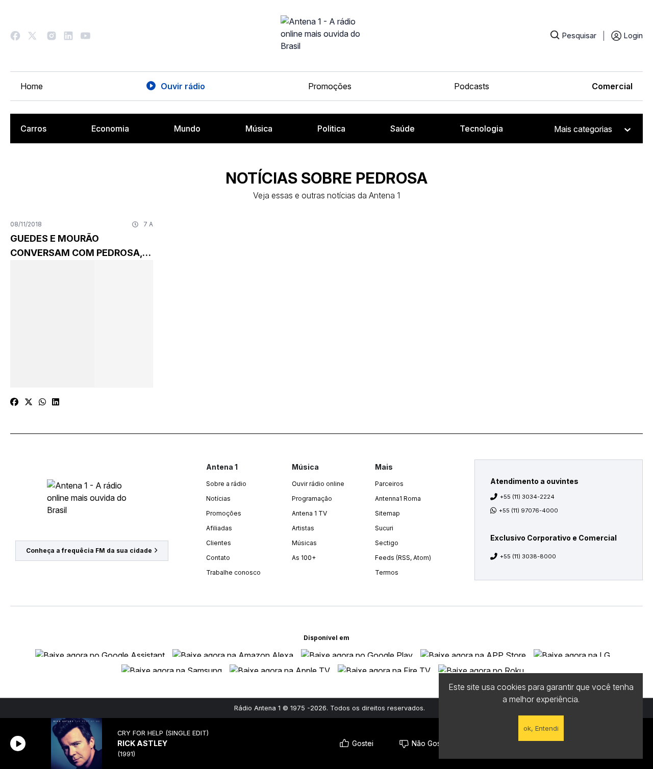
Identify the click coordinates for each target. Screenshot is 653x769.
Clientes (218, 543)
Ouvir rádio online (318, 484)
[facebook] (14, 402)
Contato (218, 557)
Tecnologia (481, 128)
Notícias (218, 498)
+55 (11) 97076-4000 (528, 510)
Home (31, 86)
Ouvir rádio (183, 86)
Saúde (402, 128)
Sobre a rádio (226, 484)
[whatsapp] (42, 402)
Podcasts (471, 86)
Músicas (304, 543)
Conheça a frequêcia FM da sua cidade (89, 550)
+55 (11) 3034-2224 (527, 496)
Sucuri (384, 528)
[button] (15, 36)
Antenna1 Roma (398, 498)
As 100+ (304, 557)
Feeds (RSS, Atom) (403, 557)
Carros (33, 128)
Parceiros (389, 484)
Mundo (187, 128)
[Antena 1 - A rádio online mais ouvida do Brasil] (326, 35)
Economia (110, 128)
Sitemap (387, 513)
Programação (312, 498)
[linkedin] (55, 402)
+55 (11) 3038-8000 (528, 556)
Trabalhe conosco (233, 572)
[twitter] (28, 402)
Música (258, 128)
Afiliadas (219, 528)
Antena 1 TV (309, 513)
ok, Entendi (541, 728)
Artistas (303, 528)
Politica (331, 128)
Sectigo (386, 543)
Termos (386, 572)
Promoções (329, 86)
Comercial (612, 86)
